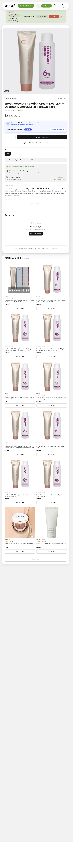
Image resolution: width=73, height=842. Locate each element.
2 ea (7, 154)
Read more (35, 203)
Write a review (35, 233)
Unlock (55, 16)
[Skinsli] (10, 6)
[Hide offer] (61, 16)
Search (47, 6)
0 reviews (20, 110)
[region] (36, 61)
